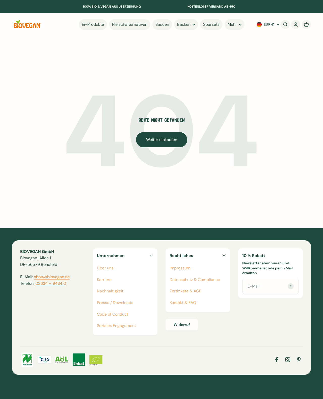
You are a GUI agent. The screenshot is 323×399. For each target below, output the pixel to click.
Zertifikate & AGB (186, 291)
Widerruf (182, 324)
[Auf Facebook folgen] (277, 360)
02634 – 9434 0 (50, 283)
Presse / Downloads (115, 302)
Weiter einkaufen (161, 139)
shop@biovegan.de (52, 276)
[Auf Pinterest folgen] (299, 360)
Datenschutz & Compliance (195, 279)
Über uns (105, 268)
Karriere (104, 279)
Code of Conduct (112, 314)
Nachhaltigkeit (110, 291)
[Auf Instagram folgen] (288, 360)
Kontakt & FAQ (183, 302)
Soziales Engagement (116, 325)
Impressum (180, 268)
